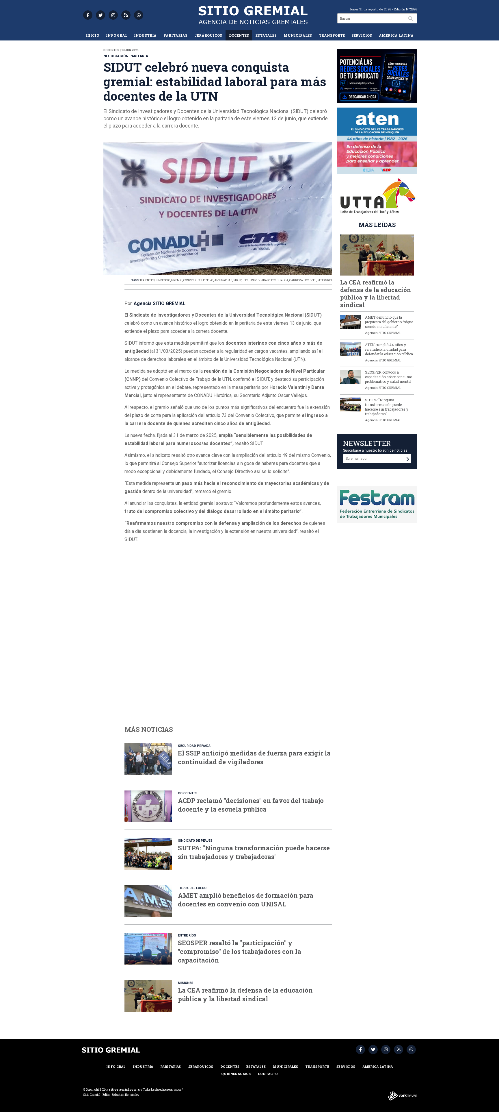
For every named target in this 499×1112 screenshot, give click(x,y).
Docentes (239, 35)
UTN (246, 280)
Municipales (298, 35)
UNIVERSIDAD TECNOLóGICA (269, 280)
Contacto (268, 1074)
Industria (145, 35)
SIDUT (237, 280)
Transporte (332, 35)
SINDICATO (163, 280)
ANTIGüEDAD (223, 280)
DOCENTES (147, 280)
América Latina (396, 35)
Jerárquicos (208, 35)
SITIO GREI (324, 280)
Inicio (92, 35)
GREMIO (176, 280)
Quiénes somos (236, 1074)
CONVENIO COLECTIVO (198, 280)
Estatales (266, 35)
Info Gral (116, 35)
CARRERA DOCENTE (302, 280)
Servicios (361, 35)
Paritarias (175, 35)
